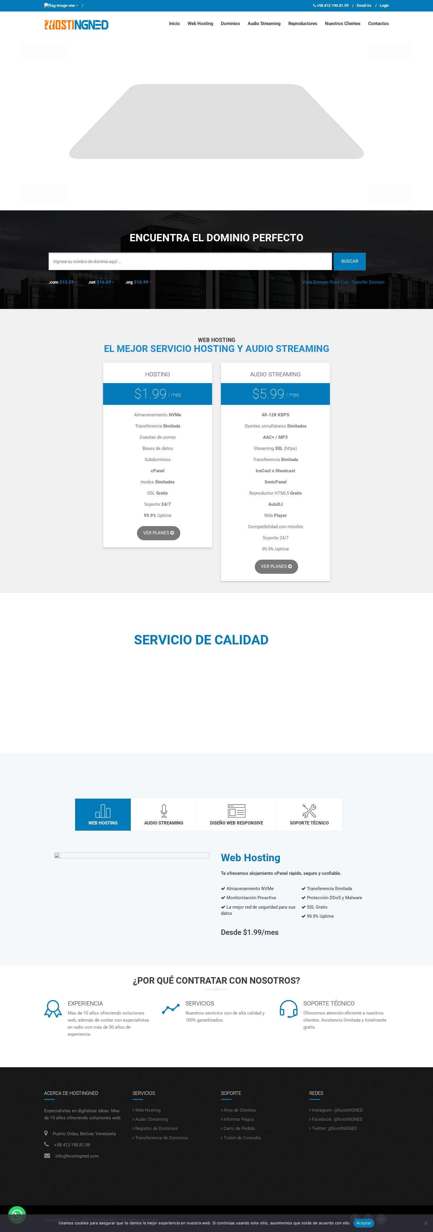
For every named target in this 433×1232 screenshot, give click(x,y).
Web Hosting (200, 23)
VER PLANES (274, 566)
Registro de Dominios (156, 1128)
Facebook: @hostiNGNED (337, 1119)
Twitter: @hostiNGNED (334, 1128)
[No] (426, 1223)
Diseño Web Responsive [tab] (236, 823)
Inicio (174, 23)
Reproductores (302, 23)
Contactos (378, 23)
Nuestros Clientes (343, 23)
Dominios (230, 23)
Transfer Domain (368, 282)
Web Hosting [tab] (103, 823)
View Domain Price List (325, 282)
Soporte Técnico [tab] (309, 823)
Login (384, 5)
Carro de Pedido (239, 1128)
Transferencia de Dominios (161, 1137)
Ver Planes (156, 533)
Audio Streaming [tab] (163, 823)
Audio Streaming (264, 23)
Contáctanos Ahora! (216, 706)
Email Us (364, 5)
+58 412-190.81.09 (332, 5)
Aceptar (363, 1223)
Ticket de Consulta (242, 1137)
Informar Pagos (239, 1119)
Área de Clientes (240, 1110)
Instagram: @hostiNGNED (337, 1110)
